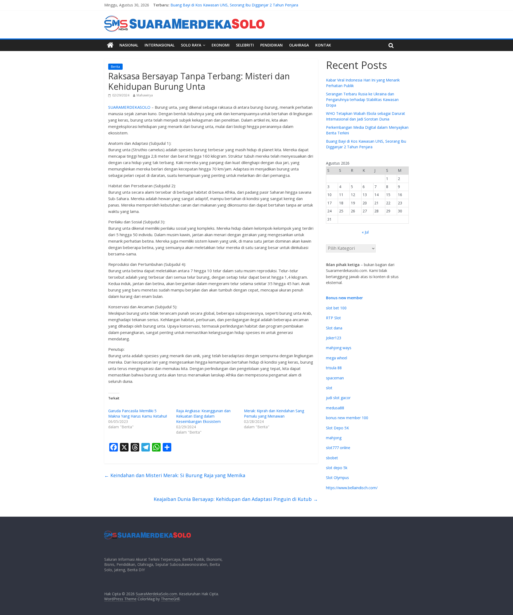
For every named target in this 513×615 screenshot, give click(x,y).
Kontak (323, 45)
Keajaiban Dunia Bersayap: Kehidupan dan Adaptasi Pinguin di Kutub (236, 499)
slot (329, 387)
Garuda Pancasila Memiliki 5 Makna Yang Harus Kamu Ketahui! (137, 413)
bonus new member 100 (347, 417)
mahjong (333, 437)
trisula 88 (334, 367)
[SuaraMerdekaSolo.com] (110, 45)
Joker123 (333, 337)
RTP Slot (333, 317)
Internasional (159, 45)
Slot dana (334, 327)
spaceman (335, 377)
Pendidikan (271, 45)
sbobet (332, 457)
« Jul (365, 232)
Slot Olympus (337, 477)
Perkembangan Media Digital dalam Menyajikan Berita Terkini (223, 2)
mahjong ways (338, 347)
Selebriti (245, 45)
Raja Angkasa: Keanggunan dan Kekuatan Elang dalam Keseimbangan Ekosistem (203, 416)
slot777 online (338, 447)
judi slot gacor (338, 397)
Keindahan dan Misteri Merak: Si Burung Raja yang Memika (174, 475)
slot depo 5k (336, 467)
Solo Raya (191, 45)
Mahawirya (145, 95)
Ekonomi (221, 45)
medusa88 (335, 407)
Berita (115, 66)
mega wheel (336, 357)
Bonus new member (344, 297)
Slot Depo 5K (337, 427)
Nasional (128, 45)
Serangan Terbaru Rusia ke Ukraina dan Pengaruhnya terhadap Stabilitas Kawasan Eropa (362, 99)
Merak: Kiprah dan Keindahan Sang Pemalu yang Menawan (274, 413)
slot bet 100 (336, 307)
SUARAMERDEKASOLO (129, 107)
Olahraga (299, 45)
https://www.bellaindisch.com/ (352, 487)
